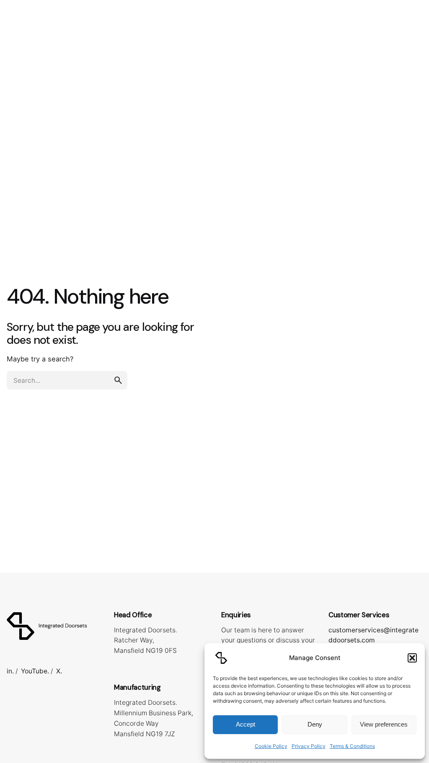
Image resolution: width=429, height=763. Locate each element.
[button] (412, 658)
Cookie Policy (271, 746)
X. (59, 671)
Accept (245, 724)
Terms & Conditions (352, 746)
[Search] (412, 46)
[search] (118, 380)
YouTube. (35, 671)
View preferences (384, 724)
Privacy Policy (309, 746)
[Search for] (67, 380)
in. (10, 671)
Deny (315, 724)
